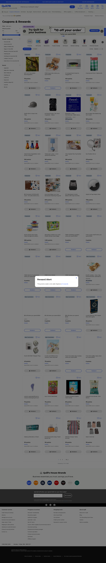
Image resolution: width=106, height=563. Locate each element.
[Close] (77, 277)
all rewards (64, 284)
